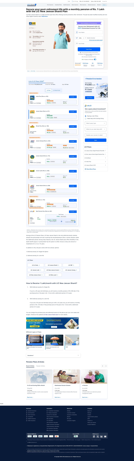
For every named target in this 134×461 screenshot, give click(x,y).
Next (77, 342)
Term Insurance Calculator (53, 416)
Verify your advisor (91, 422)
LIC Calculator (50, 420)
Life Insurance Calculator (52, 422)
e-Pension (85, 385)
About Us (89, 410)
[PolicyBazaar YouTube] (105, 436)
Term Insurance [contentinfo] (31, 414)
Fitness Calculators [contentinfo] (52, 412)
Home (28, 71)
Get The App (75, 1)
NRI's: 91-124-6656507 (84, 1)
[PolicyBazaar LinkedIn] (101, 436)
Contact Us (104, 1)
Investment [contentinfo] (30, 416)
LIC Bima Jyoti (52, 275)
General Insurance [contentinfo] (32, 410)
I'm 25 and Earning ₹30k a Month (36, 385)
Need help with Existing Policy (95, 118)
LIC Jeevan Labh (35, 270)
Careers (89, 414)
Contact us (89, 420)
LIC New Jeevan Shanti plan (50, 314)
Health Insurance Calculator (53, 424)
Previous (28, 342)
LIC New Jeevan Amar (35, 275)
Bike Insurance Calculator (52, 430)
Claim (69, 1)
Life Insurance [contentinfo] (31, 412)
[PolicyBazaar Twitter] (97, 436)
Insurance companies (72, 414)
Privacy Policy (97, 54)
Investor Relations (91, 424)
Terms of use (89, 55)
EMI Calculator (50, 418)
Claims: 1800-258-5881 (96, 1)
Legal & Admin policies (92, 416)
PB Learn (69, 418)
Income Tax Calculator (52, 414)
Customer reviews (71, 412)
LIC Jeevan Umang (70, 270)
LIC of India (33, 71)
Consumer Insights (71, 420)
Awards (68, 416)
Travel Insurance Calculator (53, 426)
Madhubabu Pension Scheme (62, 385)
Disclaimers (31, 355)
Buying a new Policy (92, 116)
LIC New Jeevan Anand (52, 270)
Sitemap (89, 412)
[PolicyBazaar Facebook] (94, 436)
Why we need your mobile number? (96, 40)
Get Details (72, 96)
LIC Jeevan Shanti (52, 265)
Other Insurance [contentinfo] (31, 420)
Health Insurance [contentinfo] (32, 418)
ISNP (88, 418)
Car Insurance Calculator (52, 428)
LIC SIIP (70, 265)
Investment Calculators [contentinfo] (53, 410)
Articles (68, 410)
